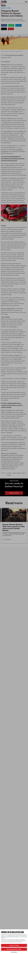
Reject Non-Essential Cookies (14, 949)
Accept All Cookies (14, 945)
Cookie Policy (14, 952)
